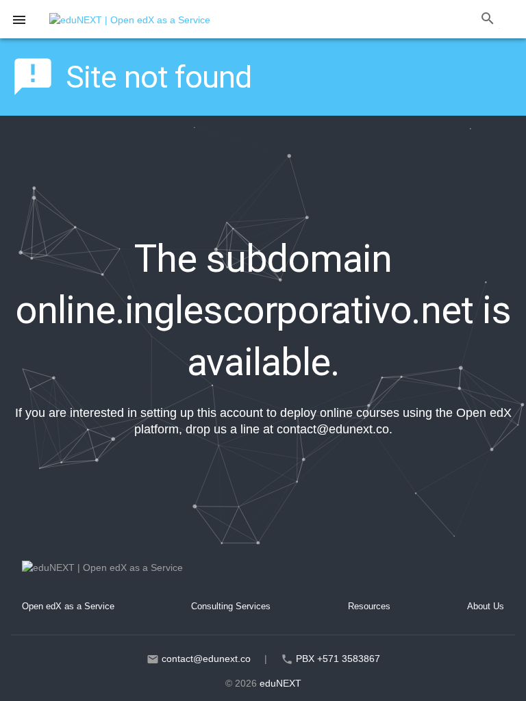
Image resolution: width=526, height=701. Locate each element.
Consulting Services (231, 606)
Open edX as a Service (68, 606)
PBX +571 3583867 (338, 658)
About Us (485, 606)
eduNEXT (280, 683)
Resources (369, 606)
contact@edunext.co (333, 429)
